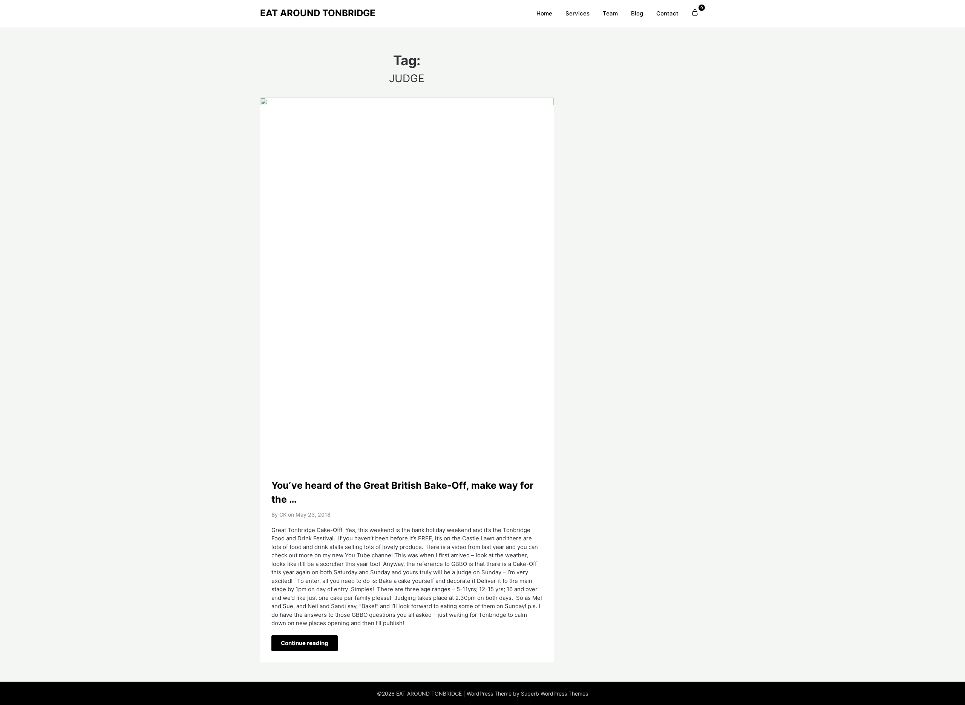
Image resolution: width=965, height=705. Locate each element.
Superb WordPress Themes (554, 693)
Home (544, 13)
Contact (667, 13)
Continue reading (304, 643)
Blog (637, 13)
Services (577, 13)
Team (610, 13)
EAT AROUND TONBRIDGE (317, 13)
